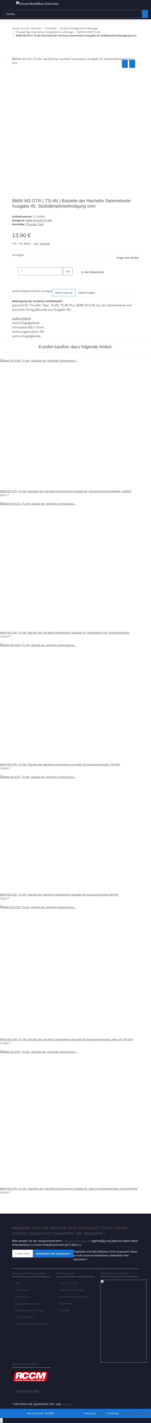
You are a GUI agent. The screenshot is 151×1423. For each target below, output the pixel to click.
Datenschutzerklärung (76, 1241)
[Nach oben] (1, 1420)
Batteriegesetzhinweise (29, 1310)
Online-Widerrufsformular (31, 1324)
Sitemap (64, 1310)
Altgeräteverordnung (28, 1303)
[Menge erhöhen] (66, 279)
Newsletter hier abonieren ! (53, 1253)
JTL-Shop (101, 1413)
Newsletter (66, 1303)
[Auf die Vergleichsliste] (125, 64)
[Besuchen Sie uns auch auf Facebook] (15, 1397)
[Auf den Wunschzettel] (132, 64)
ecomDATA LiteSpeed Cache (133, 1413)
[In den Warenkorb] (15, 55)
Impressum (22, 1290)
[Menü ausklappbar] (7, 4)
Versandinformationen (73, 1297)
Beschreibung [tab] (63, 292)
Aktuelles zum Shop (71, 1290)
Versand (45, 243)
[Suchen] (145, 14)
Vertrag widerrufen (27, 1391)
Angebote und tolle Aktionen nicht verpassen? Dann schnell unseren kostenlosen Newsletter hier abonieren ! (105, 1255)
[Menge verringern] (15, 271)
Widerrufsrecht (24, 1317)
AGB (17, 1283)
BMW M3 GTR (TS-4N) (39, 220)
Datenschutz (23, 1297)
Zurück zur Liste (20, 28)
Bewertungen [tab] (87, 292)
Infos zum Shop (68, 1283)
